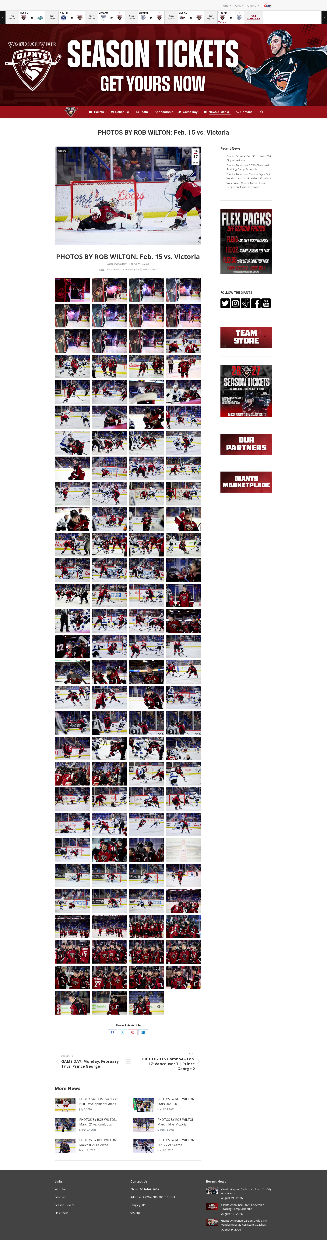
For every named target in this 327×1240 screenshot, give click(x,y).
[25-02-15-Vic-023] (146, 417)
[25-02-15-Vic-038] (109, 519)
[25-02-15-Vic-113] (109, 1003)
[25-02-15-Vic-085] (109, 824)
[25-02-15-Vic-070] (109, 723)
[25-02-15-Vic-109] (109, 977)
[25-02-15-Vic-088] (72, 850)
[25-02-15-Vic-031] (146, 468)
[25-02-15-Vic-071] (146, 723)
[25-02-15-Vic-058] (109, 646)
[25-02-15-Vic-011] (146, 341)
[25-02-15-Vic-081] (109, 799)
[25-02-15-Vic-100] (72, 926)
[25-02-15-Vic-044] (183, 544)
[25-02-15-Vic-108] (72, 977)
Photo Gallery (113, 269)
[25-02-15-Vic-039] (146, 519)
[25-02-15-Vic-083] (183, 799)
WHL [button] (226, 5)
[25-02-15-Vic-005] (72, 315)
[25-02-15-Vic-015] (146, 366)
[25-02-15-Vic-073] (109, 748)
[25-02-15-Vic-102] (146, 926)
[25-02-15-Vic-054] (109, 621)
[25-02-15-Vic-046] (109, 570)
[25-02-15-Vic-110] (146, 977)
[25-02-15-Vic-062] (109, 672)
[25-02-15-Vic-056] (183, 621)
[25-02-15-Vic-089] (109, 850)
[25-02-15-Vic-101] (109, 926)
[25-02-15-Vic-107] (183, 952)
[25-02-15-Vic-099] (183, 901)
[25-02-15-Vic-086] (146, 824)
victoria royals (149, 269)
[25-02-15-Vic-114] (146, 1003)
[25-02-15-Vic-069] (72, 723)
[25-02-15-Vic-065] (72, 697)
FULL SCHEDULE (253, 17)
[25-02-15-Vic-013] (72, 366)
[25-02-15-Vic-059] (146, 646)
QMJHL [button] (252, 5)
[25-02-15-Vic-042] (109, 544)
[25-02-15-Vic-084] (72, 824)
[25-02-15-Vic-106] (146, 952)
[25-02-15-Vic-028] (183, 443)
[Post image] (65, 1105)
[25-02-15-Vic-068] (183, 697)
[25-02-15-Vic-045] (72, 570)
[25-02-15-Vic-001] (72, 290)
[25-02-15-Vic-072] (72, 748)
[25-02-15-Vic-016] (183, 366)
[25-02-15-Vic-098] (146, 901)
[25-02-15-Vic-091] (183, 850)
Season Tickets (64, 1205)
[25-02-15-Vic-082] (146, 799)
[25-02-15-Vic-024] (183, 417)
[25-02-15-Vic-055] (146, 621)
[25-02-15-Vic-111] (183, 977)
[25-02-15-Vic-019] (146, 392)
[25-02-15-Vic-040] (183, 519)
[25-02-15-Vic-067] (146, 697)
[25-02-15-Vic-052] (183, 595)
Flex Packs (61, 1213)
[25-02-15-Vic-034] (109, 493)
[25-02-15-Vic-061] (72, 672)
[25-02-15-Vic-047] (146, 570)
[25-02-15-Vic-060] (183, 646)
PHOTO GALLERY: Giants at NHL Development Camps (98, 1101)
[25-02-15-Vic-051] (146, 595)
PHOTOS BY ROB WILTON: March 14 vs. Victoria (176, 1122)
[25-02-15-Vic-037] (72, 519)
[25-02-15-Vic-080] (72, 799)
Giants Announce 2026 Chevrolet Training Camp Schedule (248, 167)
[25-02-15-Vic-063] (146, 672)
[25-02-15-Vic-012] (183, 341)
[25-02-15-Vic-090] (146, 850)
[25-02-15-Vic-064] (183, 672)
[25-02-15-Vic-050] (109, 595)
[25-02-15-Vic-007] (146, 315)
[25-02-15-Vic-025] (72, 443)
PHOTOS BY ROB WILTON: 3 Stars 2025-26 (177, 1101)
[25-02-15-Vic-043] (146, 544)
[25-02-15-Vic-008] (183, 315)
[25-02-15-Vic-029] (72, 468)
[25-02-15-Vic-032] (183, 468)
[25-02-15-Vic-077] (109, 774)
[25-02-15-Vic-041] (72, 544)
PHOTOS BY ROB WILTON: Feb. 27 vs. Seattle (176, 1142)
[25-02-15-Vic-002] (109, 290)
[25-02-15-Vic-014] (109, 366)
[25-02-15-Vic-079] (183, 774)
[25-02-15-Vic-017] (72, 392)
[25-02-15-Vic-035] (146, 493)
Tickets (222, 22)
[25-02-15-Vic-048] (183, 570)
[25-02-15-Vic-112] (72, 1003)
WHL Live (61, 1189)
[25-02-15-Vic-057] (72, 646)
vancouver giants (131, 269)
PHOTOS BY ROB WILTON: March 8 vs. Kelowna (98, 1142)
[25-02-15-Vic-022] (109, 417)
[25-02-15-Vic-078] (146, 774)
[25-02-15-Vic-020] (183, 392)
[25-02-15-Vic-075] (183, 748)
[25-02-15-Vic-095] (183, 875)
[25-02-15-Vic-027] (146, 443)
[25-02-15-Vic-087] (183, 824)
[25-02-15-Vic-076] (72, 774)
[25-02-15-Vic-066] (109, 697)
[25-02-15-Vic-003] (146, 290)
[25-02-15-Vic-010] (109, 341)
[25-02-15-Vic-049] (72, 595)
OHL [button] (238, 5)
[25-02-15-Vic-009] (72, 341)
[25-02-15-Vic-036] (183, 493)
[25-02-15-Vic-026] (109, 443)
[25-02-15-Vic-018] (109, 392)
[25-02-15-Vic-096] (72, 901)
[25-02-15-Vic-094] (146, 875)
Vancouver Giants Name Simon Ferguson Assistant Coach (246, 185)
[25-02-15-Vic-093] (109, 875)
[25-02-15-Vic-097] (109, 901)
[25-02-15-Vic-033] (72, 493)
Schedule (60, 1197)
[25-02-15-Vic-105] (109, 952)
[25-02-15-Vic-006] (109, 315)
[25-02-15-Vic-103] (183, 926)
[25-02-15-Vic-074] (146, 748)
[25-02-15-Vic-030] (109, 468)
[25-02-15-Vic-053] (72, 621)
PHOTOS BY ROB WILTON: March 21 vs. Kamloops (98, 1122)
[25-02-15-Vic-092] (72, 875)
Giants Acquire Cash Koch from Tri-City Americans (249, 158)
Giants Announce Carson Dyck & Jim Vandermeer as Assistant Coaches (249, 176)
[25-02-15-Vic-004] (183, 290)
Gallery (62, 151)
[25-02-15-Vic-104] (72, 952)
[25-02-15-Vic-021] (72, 417)
